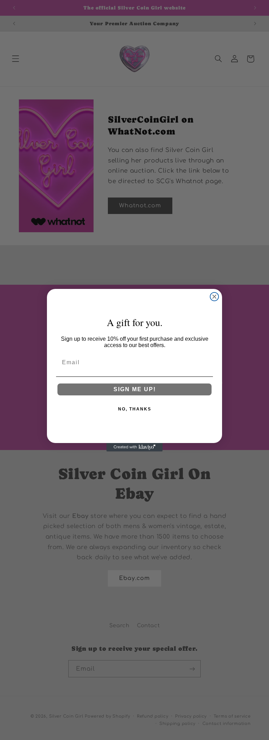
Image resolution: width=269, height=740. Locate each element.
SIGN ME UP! (134, 389)
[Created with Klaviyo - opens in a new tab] (134, 447)
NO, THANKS (134, 409)
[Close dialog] (214, 296)
